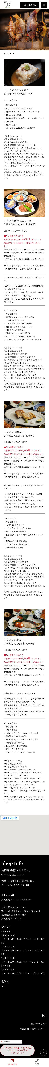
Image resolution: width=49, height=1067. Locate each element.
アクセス (6, 895)
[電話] (37, 1060)
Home (5, 53)
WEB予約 (12, 1064)
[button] (7, 204)
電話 (37, 1064)
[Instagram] (44, 1016)
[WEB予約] (12, 1060)
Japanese (6, 1041)
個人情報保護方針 (38, 1024)
